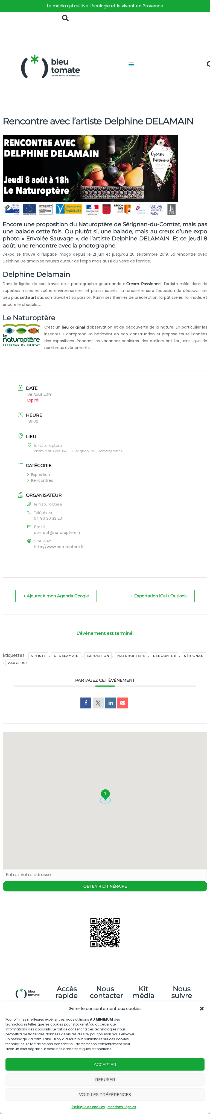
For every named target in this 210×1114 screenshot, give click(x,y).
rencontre (164, 656)
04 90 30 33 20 (48, 518)
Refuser (105, 1079)
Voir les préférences (105, 1094)
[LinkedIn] (110, 703)
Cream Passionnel (143, 283)
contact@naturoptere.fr (57, 532)
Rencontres (42, 480)
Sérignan (194, 656)
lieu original (72, 327)
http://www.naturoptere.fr (59, 546)
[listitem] (105, 6)
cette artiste (31, 297)
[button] (202, 1008)
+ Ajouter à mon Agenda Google (56, 595)
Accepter (105, 1064)
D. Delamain (66, 656)
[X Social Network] (98, 703)
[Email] (122, 703)
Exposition (40, 474)
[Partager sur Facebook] (85, 703)
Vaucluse (18, 663)
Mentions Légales (121, 1107)
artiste (38, 656)
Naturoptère (131, 656)
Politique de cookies (88, 1107)
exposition (98, 656)
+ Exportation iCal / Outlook (159, 595)
